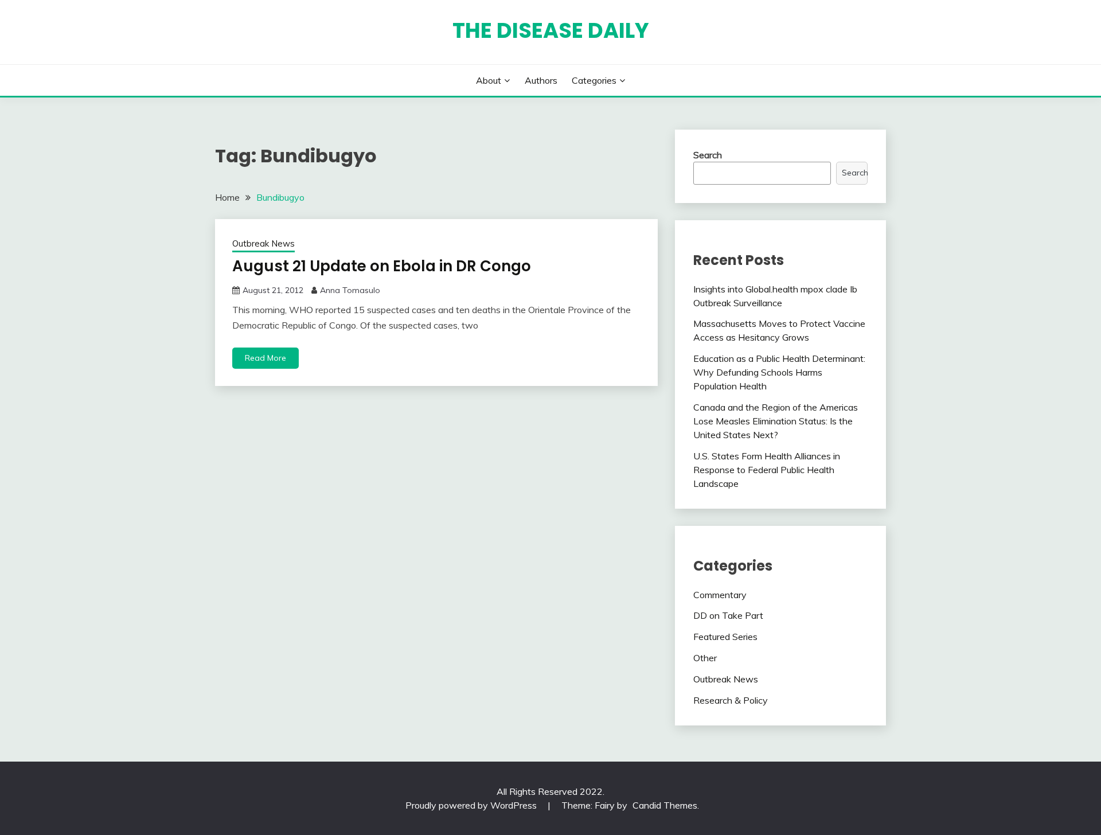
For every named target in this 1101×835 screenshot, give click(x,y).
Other (705, 658)
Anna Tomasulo (350, 290)
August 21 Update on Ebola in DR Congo (381, 266)
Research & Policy (730, 700)
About (488, 80)
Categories (594, 80)
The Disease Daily (550, 30)
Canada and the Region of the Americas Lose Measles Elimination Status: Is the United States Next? (775, 420)
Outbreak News (263, 243)
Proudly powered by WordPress (472, 805)
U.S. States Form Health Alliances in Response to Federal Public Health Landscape (766, 469)
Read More (265, 358)
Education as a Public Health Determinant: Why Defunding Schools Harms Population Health (779, 372)
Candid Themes (665, 805)
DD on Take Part (728, 615)
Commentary (720, 594)
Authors (541, 80)
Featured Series (725, 636)
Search (707, 155)
